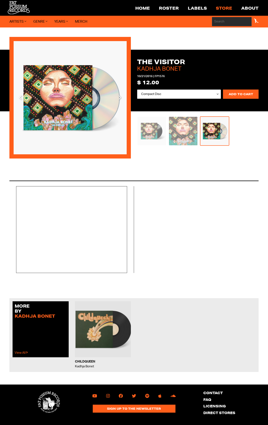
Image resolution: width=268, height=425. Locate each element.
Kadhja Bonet (159, 69)
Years (60, 21)
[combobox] (232, 21)
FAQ (207, 399)
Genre (39, 21)
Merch (81, 21)
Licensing (214, 406)
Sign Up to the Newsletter (134, 409)
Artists (16, 21)
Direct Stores (219, 413)
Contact (213, 393)
